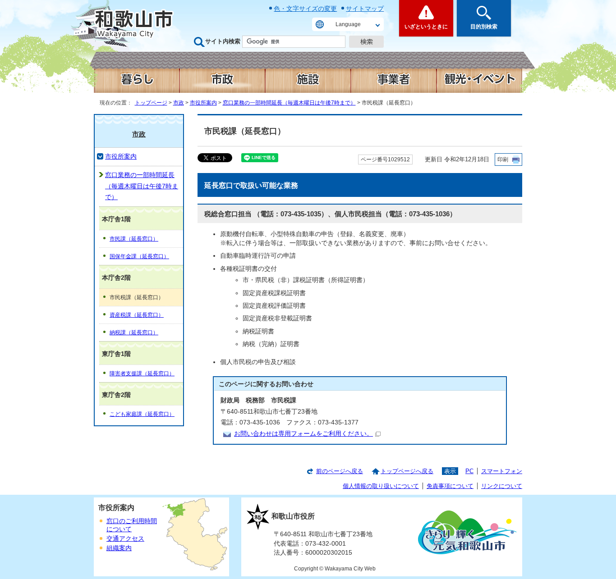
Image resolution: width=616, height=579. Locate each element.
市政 (178, 103)
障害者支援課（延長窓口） (142, 373)
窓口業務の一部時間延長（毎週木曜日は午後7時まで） (289, 103)
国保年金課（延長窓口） (139, 256)
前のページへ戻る (339, 471)
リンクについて (501, 486)
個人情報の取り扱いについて (381, 486)
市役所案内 (203, 103)
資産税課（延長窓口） (137, 315)
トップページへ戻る (407, 471)
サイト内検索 (222, 41)
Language (348, 24)
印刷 (502, 159)
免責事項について (450, 486)
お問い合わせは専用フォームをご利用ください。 (303, 433)
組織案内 (119, 548)
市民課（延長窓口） (134, 239)
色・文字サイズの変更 (305, 8)
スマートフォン (501, 471)
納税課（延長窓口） (134, 332)
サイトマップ (365, 8)
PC (469, 471)
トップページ (151, 103)
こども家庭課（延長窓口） (142, 414)
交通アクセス (125, 538)
